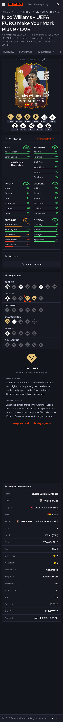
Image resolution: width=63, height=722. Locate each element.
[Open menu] (4, 4)
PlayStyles (25, 52)
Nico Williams (27, 11)
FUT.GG (6, 11)
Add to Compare (33, 264)
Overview (8, 52)
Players (17, 11)
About (54, 718)
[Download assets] (43, 59)
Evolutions (44, 52)
